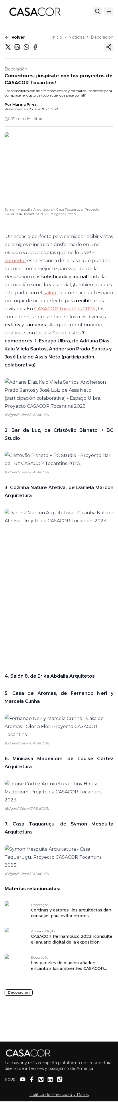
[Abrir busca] (97, 11)
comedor (15, 260)
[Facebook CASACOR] (32, 1079)
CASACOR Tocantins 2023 (64, 308)
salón (50, 292)
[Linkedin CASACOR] (50, 1079)
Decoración (102, 37)
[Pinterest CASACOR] (41, 1079)
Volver (18, 37)
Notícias (76, 37)
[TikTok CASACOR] (59, 1079)
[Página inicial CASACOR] (35, 11)
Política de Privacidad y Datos (59, 1094)
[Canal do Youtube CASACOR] (22, 1079)
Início (57, 37)
